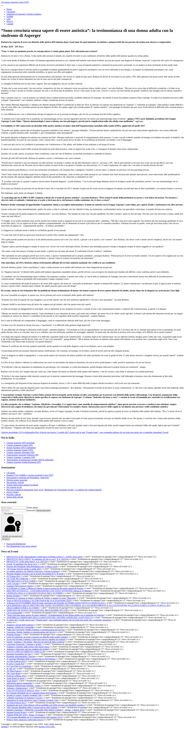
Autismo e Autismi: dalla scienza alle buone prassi (28, 647)
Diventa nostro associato (17, 480)
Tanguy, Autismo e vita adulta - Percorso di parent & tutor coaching (35, 642)
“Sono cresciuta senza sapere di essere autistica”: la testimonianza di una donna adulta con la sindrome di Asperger (55, 615)
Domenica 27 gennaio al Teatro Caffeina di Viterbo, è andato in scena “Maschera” (42, 598)
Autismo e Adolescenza (17, 688)
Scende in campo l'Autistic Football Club (24, 695)
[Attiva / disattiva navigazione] (2, 5)
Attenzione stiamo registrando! (20, 683)
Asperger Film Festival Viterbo (20, 586)
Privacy (10, 21)
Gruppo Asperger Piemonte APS (20, 452)
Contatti (10, 24)
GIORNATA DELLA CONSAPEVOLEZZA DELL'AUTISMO (35, 593)
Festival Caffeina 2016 (16, 676)
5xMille (10, 16)
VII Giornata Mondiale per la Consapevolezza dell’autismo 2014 (34, 717)
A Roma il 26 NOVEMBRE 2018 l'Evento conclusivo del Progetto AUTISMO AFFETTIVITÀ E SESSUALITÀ (56, 603)
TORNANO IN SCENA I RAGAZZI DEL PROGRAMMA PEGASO (38, 610)
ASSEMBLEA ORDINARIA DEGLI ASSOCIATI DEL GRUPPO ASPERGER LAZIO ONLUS (49, 617)
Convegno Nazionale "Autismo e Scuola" (24, 644)
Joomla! (4, 726)
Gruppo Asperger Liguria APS (20, 445)
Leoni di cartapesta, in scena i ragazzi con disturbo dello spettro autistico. (38, 637)
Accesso (5, 539)
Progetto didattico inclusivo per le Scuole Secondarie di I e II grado (35, 574)
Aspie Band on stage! (16, 678)
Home (9, 9)
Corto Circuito (13, 583)
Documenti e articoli (15, 482)
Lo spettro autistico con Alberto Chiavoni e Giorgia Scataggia (33, 571)
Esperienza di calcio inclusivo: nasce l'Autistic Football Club (32, 700)
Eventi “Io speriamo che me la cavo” (22, 564)
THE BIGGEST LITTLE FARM (21, 581)
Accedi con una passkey (12, 536)
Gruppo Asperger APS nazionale (21, 443)
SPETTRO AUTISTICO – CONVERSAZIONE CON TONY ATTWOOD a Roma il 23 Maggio (49, 591)
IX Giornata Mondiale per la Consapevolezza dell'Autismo (32, 693)
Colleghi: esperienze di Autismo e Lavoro (24, 698)
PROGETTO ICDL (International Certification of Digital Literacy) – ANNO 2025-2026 (44, 557)
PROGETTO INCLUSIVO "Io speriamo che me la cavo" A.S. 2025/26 (37, 559)
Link (9, 19)
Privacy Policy (13, 492)
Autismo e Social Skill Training (20, 625)
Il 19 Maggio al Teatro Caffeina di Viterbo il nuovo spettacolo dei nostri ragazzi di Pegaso (45, 588)
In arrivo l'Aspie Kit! (15, 664)
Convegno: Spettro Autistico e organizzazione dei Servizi (31, 632)
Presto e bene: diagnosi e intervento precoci (25, 719)
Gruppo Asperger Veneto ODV (20, 450)
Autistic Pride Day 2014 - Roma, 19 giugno (25, 715)
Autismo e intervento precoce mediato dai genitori (28, 649)
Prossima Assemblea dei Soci (19, 654)
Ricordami (8, 513)
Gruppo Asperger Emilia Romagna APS (24, 462)
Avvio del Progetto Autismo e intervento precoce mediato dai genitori (36, 639)
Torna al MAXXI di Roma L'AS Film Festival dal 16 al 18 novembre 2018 (39, 600)
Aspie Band (12, 681)
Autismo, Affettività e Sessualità (20, 627)
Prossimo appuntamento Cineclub (21, 656)
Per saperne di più (14, 487)
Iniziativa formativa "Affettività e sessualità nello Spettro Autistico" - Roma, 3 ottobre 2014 (45, 710)
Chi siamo (11, 12)
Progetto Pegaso (13, 634)
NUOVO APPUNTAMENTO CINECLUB (26, 651)
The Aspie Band (13, 673)
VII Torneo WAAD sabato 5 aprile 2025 (24, 569)
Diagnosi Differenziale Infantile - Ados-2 (24, 685)
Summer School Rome (16, 712)
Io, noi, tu (11, 668)
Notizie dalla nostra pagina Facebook (22, 485)
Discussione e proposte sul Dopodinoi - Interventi (28, 477)
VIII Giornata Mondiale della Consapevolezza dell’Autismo (32, 707)
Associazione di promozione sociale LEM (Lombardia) (30, 460)
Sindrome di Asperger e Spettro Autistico (24, 14)
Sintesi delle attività (15, 497)
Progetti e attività (14, 494)
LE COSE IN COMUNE (17, 578)
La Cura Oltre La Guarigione (19, 666)
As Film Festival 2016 (16, 661)
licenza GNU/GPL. (47, 726)
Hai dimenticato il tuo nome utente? (22, 546)
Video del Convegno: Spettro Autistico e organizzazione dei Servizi (36, 630)
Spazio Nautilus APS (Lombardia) (21, 447)
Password (31, 510)
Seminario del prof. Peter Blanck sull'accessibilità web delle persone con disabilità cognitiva (46, 705)
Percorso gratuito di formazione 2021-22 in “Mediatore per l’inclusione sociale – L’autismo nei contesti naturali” (54, 490)
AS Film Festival (14, 671)
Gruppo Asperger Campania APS (21, 457)
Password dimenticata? (16, 544)
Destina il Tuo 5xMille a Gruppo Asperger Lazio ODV (30, 475)
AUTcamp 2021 (13, 576)
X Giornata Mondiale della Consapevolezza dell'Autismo (31, 659)
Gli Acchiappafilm (14, 613)
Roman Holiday (14, 595)
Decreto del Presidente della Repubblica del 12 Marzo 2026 (32, 566)
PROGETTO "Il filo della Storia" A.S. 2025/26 (27, 561)
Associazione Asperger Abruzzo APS (22, 455)
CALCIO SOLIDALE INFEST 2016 (23, 690)
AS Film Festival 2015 (16, 702)
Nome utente (32, 507)
